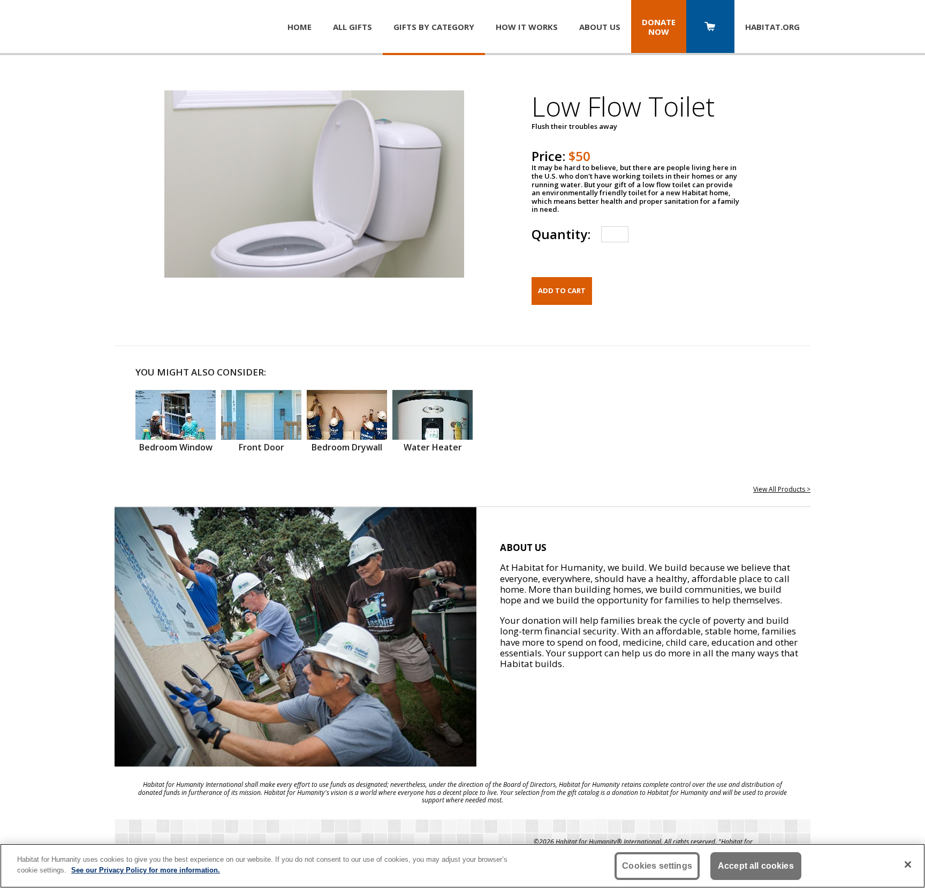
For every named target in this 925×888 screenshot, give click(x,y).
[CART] (710, 27)
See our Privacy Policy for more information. (145, 870)
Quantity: (561, 234)
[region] (462, 866)
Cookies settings (657, 865)
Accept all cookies (756, 865)
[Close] (908, 864)
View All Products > (781, 489)
